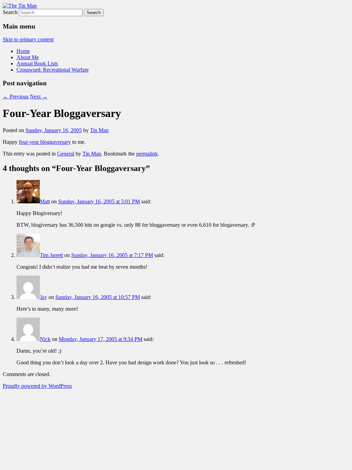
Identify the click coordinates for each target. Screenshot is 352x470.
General (65, 154)
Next (38, 96)
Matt (45, 201)
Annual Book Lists (37, 63)
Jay (43, 297)
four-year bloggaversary (45, 142)
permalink (147, 154)
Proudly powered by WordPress (37, 386)
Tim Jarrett (51, 255)
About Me (27, 57)
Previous (16, 96)
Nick (45, 339)
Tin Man (99, 130)
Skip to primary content (28, 39)
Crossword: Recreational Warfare (52, 70)
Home (23, 51)
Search (10, 12)
